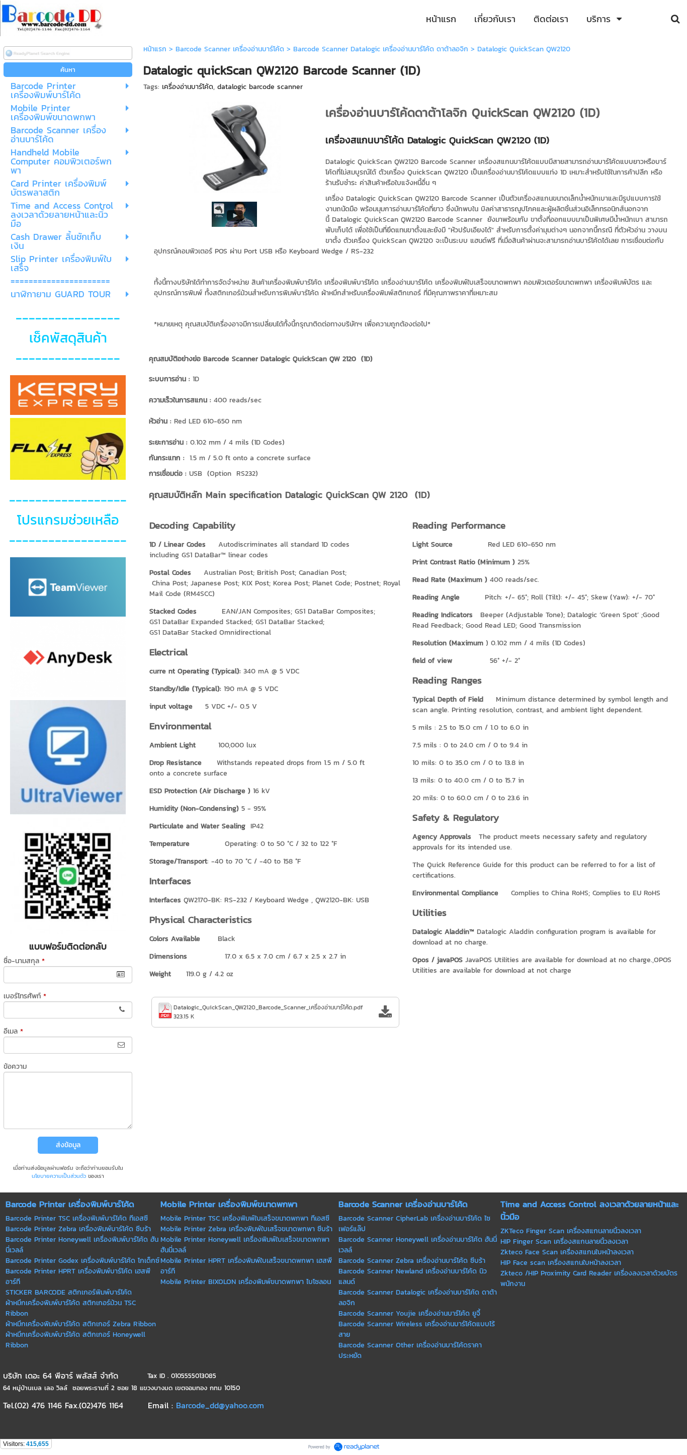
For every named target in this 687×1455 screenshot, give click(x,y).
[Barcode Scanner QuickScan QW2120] (235, 145)
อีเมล (13, 1031)
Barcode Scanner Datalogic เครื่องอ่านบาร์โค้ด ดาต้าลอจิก (380, 49)
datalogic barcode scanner (260, 86)
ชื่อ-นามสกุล (24, 961)
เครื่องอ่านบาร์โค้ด (187, 86)
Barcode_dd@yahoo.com (220, 1405)
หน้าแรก (154, 49)
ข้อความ (15, 1066)
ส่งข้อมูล (68, 1145)
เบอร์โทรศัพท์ (25, 996)
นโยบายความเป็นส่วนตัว (59, 1176)
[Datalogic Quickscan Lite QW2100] (234, 213)
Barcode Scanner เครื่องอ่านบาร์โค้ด (230, 49)
